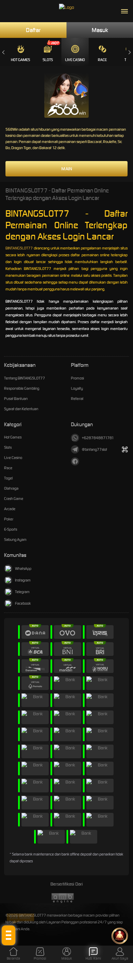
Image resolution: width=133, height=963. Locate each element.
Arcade (9, 508)
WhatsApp (23, 568)
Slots (48, 59)
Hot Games (20, 59)
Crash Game (13, 498)
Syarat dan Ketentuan (21, 408)
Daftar (33, 30)
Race (102, 59)
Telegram (22, 591)
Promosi (77, 378)
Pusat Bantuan (16, 398)
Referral (77, 398)
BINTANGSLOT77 (19, 248)
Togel (8, 478)
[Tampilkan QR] (124, 449)
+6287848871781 (98, 437)
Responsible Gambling (21, 388)
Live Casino (75, 59)
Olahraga (11, 488)
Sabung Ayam (15, 539)
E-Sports (10, 529)
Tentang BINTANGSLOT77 (24, 378)
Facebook (23, 603)
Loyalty (77, 388)
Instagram (23, 580)
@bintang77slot (94, 449)
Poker (8, 519)
